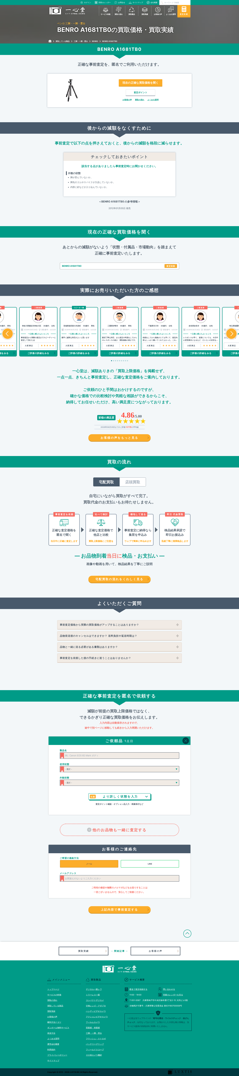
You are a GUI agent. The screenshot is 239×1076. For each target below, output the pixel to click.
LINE (150, 864)
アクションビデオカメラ (97, 1016)
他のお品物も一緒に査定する (119, 830)
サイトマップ (138, 2)
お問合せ (121, 2)
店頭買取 (132, 482)
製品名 (63, 750)
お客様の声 (127, 100)
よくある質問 (153, 100)
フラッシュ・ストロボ (96, 1038)
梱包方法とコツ (54, 1022)
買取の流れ (139, 100)
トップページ (53, 989)
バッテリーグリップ (95, 1044)
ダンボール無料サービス (58, 1027)
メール (89, 864)
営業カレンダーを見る (173, 995)
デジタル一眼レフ (94, 989)
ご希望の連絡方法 (69, 858)
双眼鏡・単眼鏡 (93, 1027)
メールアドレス (68, 873)
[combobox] (119, 755)
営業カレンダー (104, 2)
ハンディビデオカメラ (96, 1011)
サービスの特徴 (54, 995)
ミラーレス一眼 (93, 995)
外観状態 (64, 777)
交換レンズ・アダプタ (96, 1005)
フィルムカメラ (93, 1022)
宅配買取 (106, 482)
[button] (7, 333)
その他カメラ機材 (94, 1055)
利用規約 (51, 1049)
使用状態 (64, 764)
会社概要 (153, 2)
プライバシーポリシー (57, 1055)
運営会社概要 (53, 1044)
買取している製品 (55, 1005)
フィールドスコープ (95, 1049)
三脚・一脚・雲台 (94, 1033)
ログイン (87, 2)
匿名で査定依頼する (138, 989)
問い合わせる (169, 989)
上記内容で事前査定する (119, 909)
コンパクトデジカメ (95, 1000)
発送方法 (51, 1033)
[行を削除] (185, 740)
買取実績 (83, 951)
